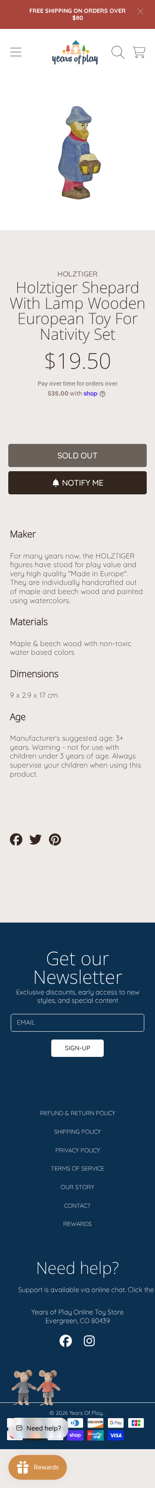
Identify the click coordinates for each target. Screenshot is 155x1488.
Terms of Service (77, 1168)
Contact (77, 1205)
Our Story (77, 1187)
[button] (16, 52)
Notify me (82, 482)
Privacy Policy (77, 1150)
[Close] (140, 11)
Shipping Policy (77, 1131)
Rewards (77, 1224)
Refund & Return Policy (77, 1113)
